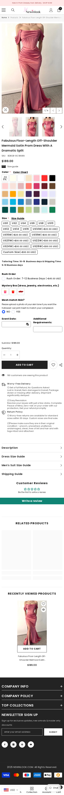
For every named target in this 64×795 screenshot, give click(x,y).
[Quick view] (43, 609)
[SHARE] (59, 365)
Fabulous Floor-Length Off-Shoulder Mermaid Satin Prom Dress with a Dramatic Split (32, 658)
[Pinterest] (22, 744)
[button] (53, 110)
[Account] (51, 10)
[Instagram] (13, 744)
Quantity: (7, 348)
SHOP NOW (47, 3)
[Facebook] (5, 744)
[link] (53, 365)
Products (14, 17)
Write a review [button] (32, 501)
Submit (53, 732)
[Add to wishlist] (43, 603)
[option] (32, 68)
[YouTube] (31, 744)
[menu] (4, 10)
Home (4, 17)
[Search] (13, 10)
